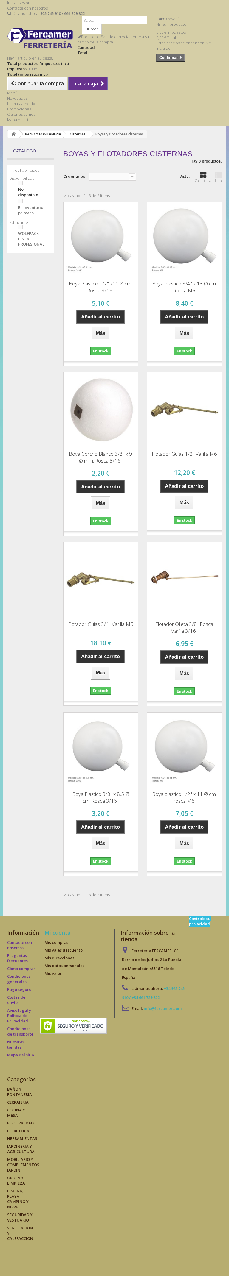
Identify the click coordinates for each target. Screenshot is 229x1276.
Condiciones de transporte (20, 1031)
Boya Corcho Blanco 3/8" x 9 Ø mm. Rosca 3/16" (100, 457)
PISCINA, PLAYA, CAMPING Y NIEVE (18, 1199)
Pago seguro (19, 989)
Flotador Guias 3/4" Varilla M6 (100, 624)
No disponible (28, 192)
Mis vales (53, 973)
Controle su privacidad (200, 921)
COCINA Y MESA (16, 1112)
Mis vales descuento (63, 950)
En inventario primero (30, 210)
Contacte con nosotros (27, 8)
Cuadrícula (203, 180)
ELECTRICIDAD (20, 1123)
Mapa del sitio (19, 119)
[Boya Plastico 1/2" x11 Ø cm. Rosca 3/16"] (100, 239)
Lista (218, 180)
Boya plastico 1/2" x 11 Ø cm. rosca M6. (184, 797)
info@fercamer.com (163, 1008)
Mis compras (56, 942)
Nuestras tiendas (15, 1044)
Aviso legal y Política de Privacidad (19, 1016)
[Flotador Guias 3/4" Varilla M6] (100, 579)
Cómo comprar (21, 968)
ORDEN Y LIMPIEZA (16, 1180)
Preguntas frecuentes (17, 958)
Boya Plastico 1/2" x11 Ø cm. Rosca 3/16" (100, 287)
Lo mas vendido (21, 103)
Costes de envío (16, 999)
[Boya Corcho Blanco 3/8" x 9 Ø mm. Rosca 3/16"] (100, 409)
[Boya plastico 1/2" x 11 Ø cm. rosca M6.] (184, 749)
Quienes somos (21, 114)
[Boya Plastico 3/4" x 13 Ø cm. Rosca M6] (184, 239)
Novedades (17, 98)
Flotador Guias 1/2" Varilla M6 (184, 453)
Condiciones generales (18, 979)
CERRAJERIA (18, 1102)
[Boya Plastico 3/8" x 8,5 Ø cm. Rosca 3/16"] (100, 749)
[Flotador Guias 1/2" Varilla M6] (184, 409)
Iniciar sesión (18, 2)
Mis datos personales (64, 965)
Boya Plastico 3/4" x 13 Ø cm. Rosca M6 (184, 287)
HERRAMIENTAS (22, 1138)
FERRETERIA (18, 1130)
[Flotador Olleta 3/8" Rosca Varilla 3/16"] (184, 579)
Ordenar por (75, 176)
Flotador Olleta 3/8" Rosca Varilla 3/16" (184, 627)
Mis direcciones (59, 957)
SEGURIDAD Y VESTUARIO (20, 1217)
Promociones (19, 109)
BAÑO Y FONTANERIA (19, 1091)
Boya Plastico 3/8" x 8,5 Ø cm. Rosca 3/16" (100, 797)
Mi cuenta (57, 932)
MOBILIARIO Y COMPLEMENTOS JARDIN (23, 1165)
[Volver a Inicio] (13, 134)
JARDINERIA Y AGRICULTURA (21, 1149)
